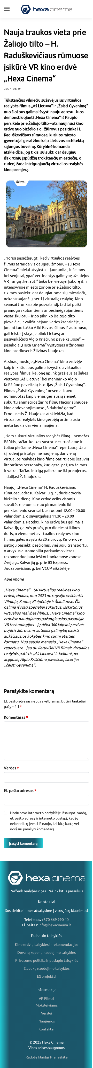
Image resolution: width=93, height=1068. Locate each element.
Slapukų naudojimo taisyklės (46, 968)
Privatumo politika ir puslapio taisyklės (46, 960)
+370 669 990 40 (55, 919)
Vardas (11, 767)
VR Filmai (46, 998)
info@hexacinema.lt (54, 924)
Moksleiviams (47, 1005)
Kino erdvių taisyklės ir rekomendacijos (46, 944)
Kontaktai (46, 1029)
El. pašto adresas (20, 790)
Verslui (46, 1013)
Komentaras (16, 717)
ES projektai (46, 976)
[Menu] (11, 9)
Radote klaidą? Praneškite (47, 1057)
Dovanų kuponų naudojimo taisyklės (46, 952)
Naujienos (46, 1021)
